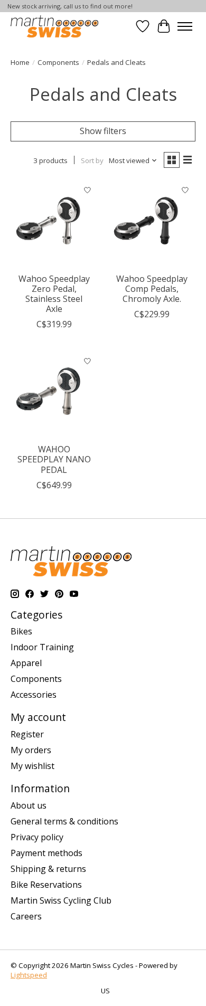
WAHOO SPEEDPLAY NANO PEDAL (54, 459)
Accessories (34, 694)
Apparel (26, 663)
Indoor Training (42, 647)
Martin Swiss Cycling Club (61, 900)
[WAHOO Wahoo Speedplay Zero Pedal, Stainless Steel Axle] (54, 224)
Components (58, 62)
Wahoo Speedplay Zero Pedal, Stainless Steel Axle (54, 294)
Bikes (21, 631)
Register (27, 734)
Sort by (92, 160)
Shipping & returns (48, 869)
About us (28, 805)
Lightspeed (29, 975)
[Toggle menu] (184, 26)
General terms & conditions (64, 821)
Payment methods (46, 853)
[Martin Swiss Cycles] (54, 26)
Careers (26, 916)
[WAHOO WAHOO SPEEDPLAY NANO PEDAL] (54, 394)
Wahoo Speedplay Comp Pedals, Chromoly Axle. (152, 289)
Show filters (103, 131)
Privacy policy (37, 837)
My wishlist (32, 766)
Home (20, 62)
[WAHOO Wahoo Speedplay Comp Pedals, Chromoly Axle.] (151, 224)
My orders (31, 750)
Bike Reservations (46, 884)
